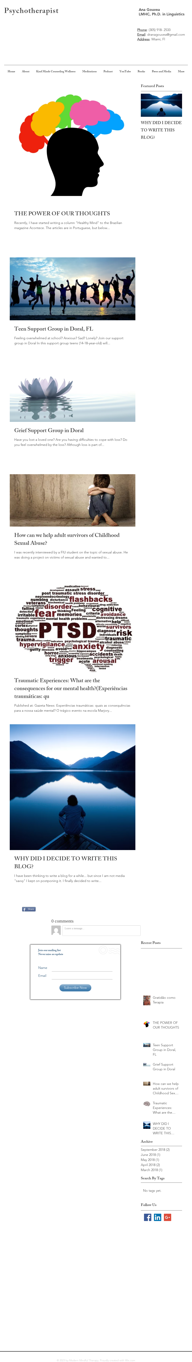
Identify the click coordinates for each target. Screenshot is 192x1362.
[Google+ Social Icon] (167, 1217)
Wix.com (130, 1360)
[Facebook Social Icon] (147, 1217)
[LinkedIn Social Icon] (157, 1217)
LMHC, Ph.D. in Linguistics (161, 14)
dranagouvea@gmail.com (166, 34)
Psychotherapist (31, 11)
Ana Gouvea (150, 9)
